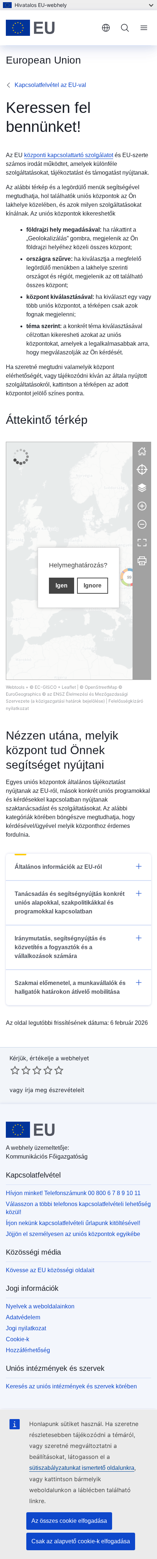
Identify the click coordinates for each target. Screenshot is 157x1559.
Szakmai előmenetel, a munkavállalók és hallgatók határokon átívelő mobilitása (70, 987)
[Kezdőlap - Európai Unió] (51, 28)
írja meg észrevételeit (54, 1090)
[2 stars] (20, 1070)
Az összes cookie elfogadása (69, 1521)
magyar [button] (106, 28)
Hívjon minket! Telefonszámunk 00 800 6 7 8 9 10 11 (73, 1193)
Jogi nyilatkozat (26, 1328)
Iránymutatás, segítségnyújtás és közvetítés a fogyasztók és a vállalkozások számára (60, 947)
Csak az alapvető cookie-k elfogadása (80, 1541)
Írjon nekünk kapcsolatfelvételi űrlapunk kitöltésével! (73, 1223)
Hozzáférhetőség (28, 1350)
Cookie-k (17, 1339)
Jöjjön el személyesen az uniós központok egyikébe (73, 1234)
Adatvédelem (23, 1317)
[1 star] (14, 1070)
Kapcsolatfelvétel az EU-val (50, 85)
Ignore (93, 585)
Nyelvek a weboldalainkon (40, 1306)
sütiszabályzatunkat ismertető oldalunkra (81, 1468)
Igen (61, 585)
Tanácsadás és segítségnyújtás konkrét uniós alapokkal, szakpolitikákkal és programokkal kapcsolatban (70, 903)
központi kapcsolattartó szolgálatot (68, 155)
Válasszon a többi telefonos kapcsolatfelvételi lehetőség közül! (78, 1208)
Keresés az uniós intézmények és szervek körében (71, 1386)
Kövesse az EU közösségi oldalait (50, 1270)
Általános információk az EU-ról (58, 867)
